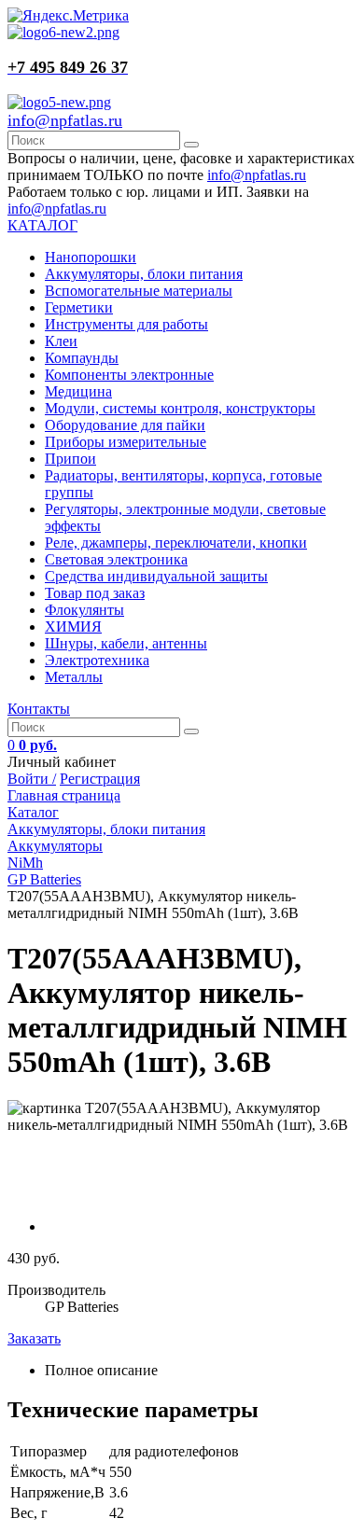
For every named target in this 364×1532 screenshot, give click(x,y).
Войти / (31, 779)
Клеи (61, 341)
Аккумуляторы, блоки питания (144, 274)
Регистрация (100, 779)
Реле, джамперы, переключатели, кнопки (176, 542)
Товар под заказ (95, 593)
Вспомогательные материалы (138, 291)
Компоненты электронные (129, 375)
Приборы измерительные (125, 442)
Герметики (79, 307)
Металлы (74, 677)
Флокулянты (84, 610)
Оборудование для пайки (125, 425)
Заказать (34, 1338)
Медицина (78, 391)
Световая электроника (116, 559)
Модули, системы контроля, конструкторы (180, 408)
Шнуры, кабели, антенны (126, 643)
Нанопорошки (90, 257)
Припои (70, 459)
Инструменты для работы (126, 324)
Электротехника (97, 660)
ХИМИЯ (73, 626)
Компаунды (82, 358)
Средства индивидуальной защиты (156, 576)
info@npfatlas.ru (64, 120)
